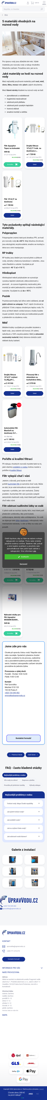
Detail (35, 164)
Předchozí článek (17, 755)
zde (34, 551)
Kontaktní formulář (14, 959)
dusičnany (24, 520)
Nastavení (23, 564)
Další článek (31, 755)
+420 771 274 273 (13, 951)
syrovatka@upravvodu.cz (15, 695)
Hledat (42, 9)
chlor (18, 520)
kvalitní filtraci (16, 470)
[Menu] (44, 3)
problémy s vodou (20, 467)
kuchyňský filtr (13, 484)
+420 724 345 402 (12, 693)
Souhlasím (25, 557)
